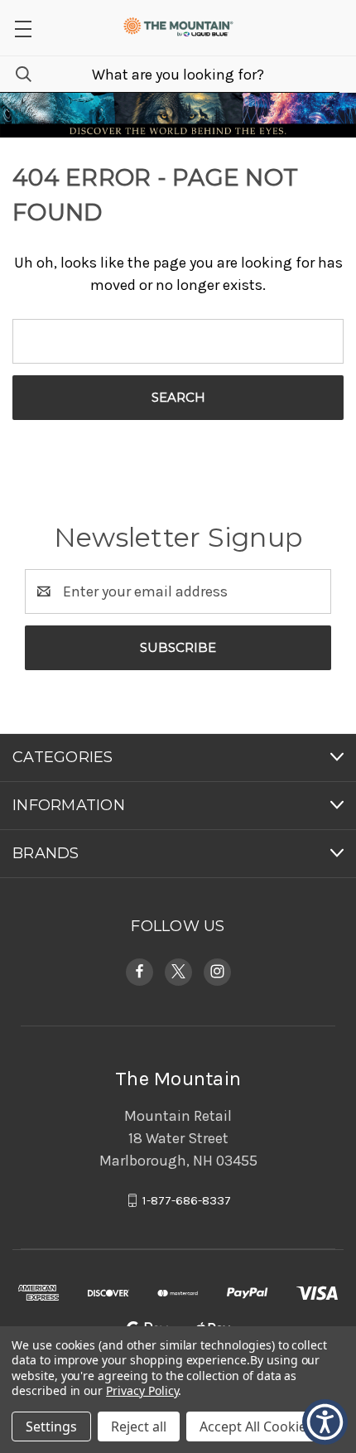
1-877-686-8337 (186, 1200)
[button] (23, 28)
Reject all (138, 1426)
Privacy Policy (142, 1390)
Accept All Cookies (256, 1426)
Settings (51, 1426)
